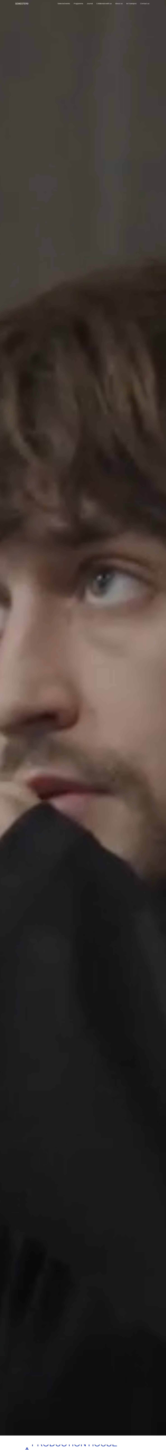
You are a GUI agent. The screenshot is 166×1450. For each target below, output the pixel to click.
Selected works (64, 4)
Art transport (131, 4)
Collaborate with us (104, 4)
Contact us (144, 4)
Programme (78, 4)
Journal (90, 4)
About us (119, 4)
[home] (21, 3)
